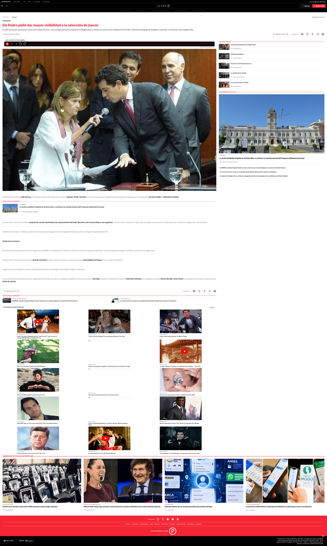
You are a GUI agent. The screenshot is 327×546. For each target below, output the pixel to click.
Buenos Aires (144, 524)
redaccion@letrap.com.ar (316, 542)
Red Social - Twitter (157, 519)
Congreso (198, 524)
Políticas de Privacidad (316, 543)
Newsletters (199, 10)
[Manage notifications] (323, 536)
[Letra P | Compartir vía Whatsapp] (302, 34)
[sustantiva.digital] (29, 541)
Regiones (126, 10)
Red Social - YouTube (172, 519)
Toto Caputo (37, 1)
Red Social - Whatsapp (177, 519)
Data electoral (161, 10)
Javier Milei (16, 1)
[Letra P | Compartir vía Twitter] (307, 34)
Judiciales (14, 17)
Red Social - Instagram (167, 519)
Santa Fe (157, 524)
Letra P (7, 17)
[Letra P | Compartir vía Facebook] (312, 34)
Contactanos (151, 519)
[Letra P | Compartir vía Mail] (322, 34)
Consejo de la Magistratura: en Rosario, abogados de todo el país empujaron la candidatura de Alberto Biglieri (254, 176)
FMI (29, 1)
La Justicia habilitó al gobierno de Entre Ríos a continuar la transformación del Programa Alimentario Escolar (262, 158)
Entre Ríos (164, 524)
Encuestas (181, 10)
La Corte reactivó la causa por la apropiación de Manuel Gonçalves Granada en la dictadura (248, 172)
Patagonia (190, 524)
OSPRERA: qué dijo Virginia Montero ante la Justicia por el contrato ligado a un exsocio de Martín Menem (252, 168)
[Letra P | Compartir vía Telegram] (317, 34)
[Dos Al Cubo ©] (8, 541)
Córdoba (172, 524)
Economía (135, 524)
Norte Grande (181, 524)
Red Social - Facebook (162, 519)
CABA (151, 524)
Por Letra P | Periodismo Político (11, 34)
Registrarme (320, 6)
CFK (24, 1)
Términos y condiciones (303, 543)
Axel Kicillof (46, 1)
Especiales (142, 10)
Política (128, 524)
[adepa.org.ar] (21, 541)
